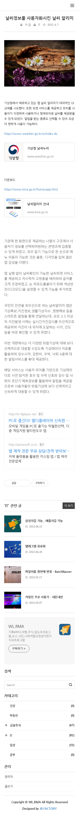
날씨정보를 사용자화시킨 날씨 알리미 (39, 18)
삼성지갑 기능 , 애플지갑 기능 (44, 520)
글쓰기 (9, 786)
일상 (42, 745)
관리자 (9, 776)
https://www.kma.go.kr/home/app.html (31, 189)
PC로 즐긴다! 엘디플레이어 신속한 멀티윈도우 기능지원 (39, 420)
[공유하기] (20, 483)
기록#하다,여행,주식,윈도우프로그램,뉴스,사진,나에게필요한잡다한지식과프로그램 (30, 636)
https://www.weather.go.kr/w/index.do (30, 133)
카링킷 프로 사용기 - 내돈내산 (44, 597)
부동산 (42, 715)
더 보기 (68, 505)
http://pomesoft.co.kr (23, 444)
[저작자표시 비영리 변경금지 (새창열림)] (54, 483)
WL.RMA (16, 626)
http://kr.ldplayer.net (22, 414)
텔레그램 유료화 (35, 546)
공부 (42, 755)
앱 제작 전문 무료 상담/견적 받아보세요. (39, 451)
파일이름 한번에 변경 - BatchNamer (48, 571)
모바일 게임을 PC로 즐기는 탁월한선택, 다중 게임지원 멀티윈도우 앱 (39, 428)
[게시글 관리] (25, 483)
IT (39, 24)
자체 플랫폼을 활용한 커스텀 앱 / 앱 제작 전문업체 (38, 459)
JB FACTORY (48, 808)
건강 (42, 706)
